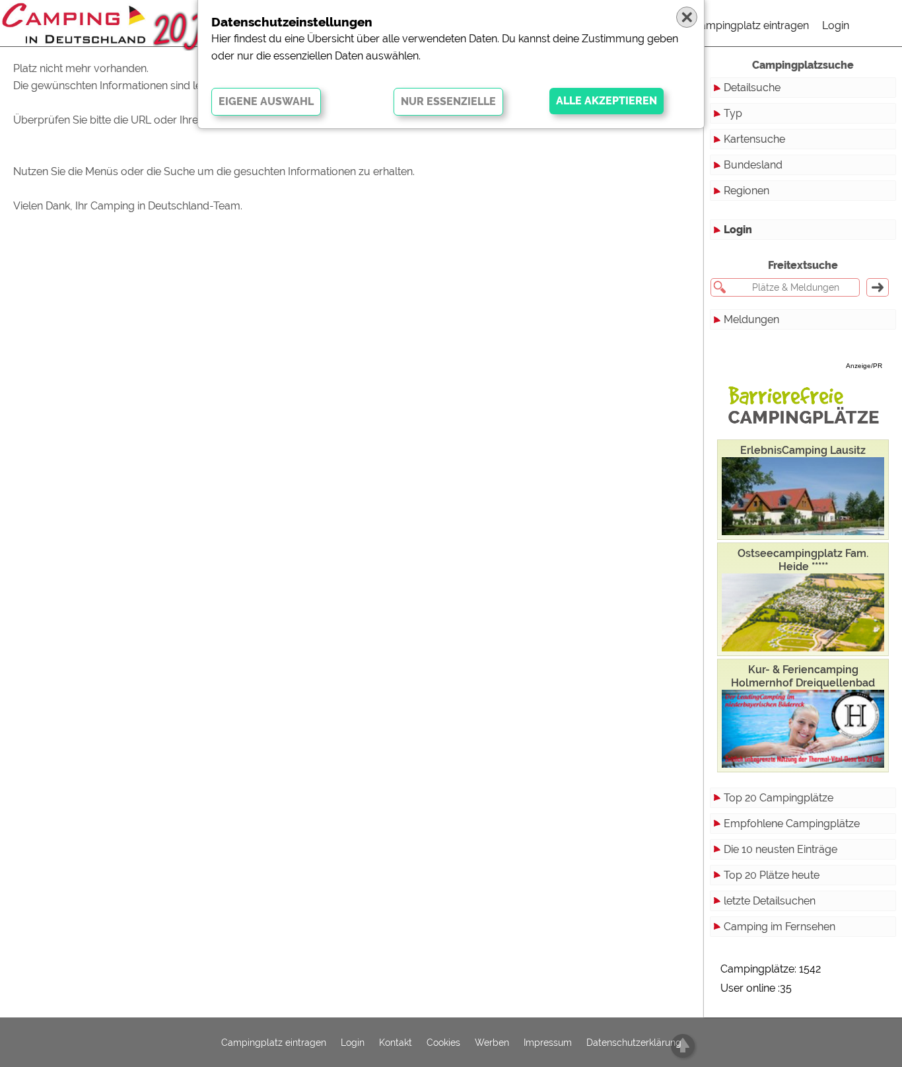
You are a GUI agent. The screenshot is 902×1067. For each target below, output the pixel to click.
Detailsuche (752, 87)
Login (835, 25)
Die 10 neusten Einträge (780, 849)
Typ (733, 113)
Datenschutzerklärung (633, 1042)
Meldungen (751, 319)
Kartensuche (754, 139)
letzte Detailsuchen (769, 901)
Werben (492, 1042)
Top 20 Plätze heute (771, 875)
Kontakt (395, 1042)
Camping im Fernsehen (779, 926)
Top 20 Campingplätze (778, 797)
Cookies (443, 1042)
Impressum (548, 1042)
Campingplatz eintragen (751, 25)
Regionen (746, 190)
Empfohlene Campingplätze (792, 823)
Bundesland (753, 165)
